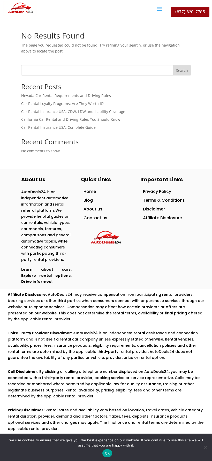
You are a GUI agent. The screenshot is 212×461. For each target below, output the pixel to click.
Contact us (95, 218)
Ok (107, 453)
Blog (88, 200)
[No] (205, 447)
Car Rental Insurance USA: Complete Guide (58, 127)
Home (90, 191)
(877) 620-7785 (190, 11)
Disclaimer (154, 209)
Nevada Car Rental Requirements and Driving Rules (66, 95)
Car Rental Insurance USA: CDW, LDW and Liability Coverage (73, 111)
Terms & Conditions (164, 200)
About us (93, 209)
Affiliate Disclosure (162, 218)
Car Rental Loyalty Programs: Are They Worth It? (62, 103)
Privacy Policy (157, 191)
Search (182, 70)
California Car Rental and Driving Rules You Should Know (70, 119)
